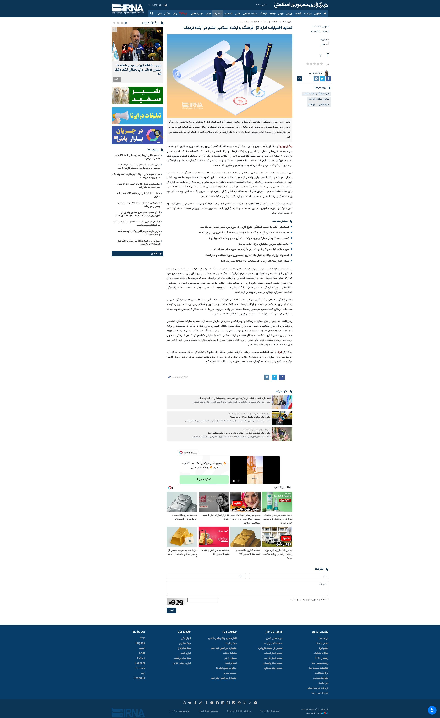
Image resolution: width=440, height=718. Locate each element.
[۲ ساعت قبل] (137, 44)
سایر (159, 14)
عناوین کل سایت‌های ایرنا (270, 648)
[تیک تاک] (201, 703)
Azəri (142, 653)
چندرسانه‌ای (197, 14)
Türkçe (141, 658)
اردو (143, 673)
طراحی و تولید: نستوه (314, 713)
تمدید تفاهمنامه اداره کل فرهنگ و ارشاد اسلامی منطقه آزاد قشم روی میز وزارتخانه (244, 233)
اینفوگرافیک (231, 663)
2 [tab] (122, 23)
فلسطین (229, 14)
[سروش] (217, 703)
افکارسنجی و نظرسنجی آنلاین (222, 638)
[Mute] (238, 481)
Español (140, 663)
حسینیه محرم (230, 673)
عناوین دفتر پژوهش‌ (272, 663)
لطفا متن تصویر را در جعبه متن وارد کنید (309, 599)
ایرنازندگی (186, 638)
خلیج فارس (324, 104)
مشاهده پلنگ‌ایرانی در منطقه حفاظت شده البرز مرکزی (138, 195)
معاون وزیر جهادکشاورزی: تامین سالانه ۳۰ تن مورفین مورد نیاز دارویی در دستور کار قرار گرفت (139, 166)
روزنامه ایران (185, 643)
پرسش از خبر (230, 658)
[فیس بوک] (206, 703)
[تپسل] (181, 452)
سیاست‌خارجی (250, 14)
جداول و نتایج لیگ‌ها (226, 668)
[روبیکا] (244, 703)
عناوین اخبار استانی (273, 653)
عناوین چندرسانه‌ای (273, 668)
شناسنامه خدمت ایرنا (318, 668)
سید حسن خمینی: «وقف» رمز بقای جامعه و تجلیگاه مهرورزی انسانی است (136, 176)
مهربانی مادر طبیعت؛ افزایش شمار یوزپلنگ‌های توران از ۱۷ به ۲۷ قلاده (138, 242)
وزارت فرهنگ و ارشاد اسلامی (316, 94)
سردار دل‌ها (231, 643)
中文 (142, 638)
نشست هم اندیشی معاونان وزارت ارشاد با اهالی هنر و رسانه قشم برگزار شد (248, 238)
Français (139, 678)
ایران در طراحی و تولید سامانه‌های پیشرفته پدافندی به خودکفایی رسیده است (136, 223)
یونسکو (311, 104)
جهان (280, 14)
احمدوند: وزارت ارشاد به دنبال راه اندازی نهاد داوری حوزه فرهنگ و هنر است (247, 255)
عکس (208, 14)
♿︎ (432, 710)
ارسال (171, 610)
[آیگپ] (228, 703)
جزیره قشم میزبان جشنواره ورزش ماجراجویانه (263, 244)
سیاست (308, 14)
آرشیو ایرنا (323, 648)
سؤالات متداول (321, 653)
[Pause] (234, 481)
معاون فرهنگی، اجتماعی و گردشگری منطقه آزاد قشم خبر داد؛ (265, 22)
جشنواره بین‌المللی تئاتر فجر (224, 678)
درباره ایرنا (323, 638)
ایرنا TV (183, 14)
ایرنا (300, 5)
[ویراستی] (212, 703)
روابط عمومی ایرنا (320, 663)
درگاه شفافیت (321, 673)
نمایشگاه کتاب (230, 653)
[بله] (233, 703)
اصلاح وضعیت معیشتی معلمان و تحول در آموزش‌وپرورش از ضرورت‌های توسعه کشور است (138, 214)
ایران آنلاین (185, 653)
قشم (323, 44)
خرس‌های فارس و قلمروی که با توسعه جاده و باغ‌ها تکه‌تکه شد (139, 233)
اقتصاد (298, 14)
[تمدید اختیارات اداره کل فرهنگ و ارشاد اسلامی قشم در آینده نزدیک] (229, 76)
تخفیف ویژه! (204, 479)
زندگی (167, 14)
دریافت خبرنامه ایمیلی (317, 688)
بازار (175, 14)
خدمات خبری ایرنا (319, 693)
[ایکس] (250, 703)
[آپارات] (239, 703)
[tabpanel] (137, 55)
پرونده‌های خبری (274, 638)
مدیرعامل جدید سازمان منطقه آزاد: (256, 430)
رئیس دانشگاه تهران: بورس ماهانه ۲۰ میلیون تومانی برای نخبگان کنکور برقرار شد (138, 70)
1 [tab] (126, 23)
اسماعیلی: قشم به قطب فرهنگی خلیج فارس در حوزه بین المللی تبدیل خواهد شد (244, 227)
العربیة (142, 648)
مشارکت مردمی (320, 678)
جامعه (273, 14)
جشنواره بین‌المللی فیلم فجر (224, 648)
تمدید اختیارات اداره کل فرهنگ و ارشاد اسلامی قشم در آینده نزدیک (237, 28)
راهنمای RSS (321, 658)
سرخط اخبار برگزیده (273, 643)
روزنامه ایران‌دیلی (182, 658)
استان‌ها (218, 14)
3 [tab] (118, 23)
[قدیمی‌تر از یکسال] (282, 402)
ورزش (289, 14)
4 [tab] (114, 23)
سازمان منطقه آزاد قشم (319, 99)
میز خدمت (323, 683)
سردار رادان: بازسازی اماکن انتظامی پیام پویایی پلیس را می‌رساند (138, 204)
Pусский (140, 668)
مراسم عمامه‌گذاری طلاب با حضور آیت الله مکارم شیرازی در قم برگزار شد (138, 185)
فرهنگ (263, 14)
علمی (237, 14)
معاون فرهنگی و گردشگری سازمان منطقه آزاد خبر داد (249, 414)
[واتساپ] (184, 703)
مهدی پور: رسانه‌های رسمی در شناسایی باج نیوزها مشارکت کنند (255, 261)
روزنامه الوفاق (184, 648)
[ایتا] (223, 703)
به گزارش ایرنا (285, 147)
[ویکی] (190, 703)
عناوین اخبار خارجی (273, 658)
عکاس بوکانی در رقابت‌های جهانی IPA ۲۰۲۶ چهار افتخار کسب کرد (137, 156)
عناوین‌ (317, 14)
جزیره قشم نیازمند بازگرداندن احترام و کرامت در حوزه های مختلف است (250, 249)
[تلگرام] (255, 703)
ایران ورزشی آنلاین (182, 663)
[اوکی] (195, 703)
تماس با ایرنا (322, 643)
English (140, 643)
